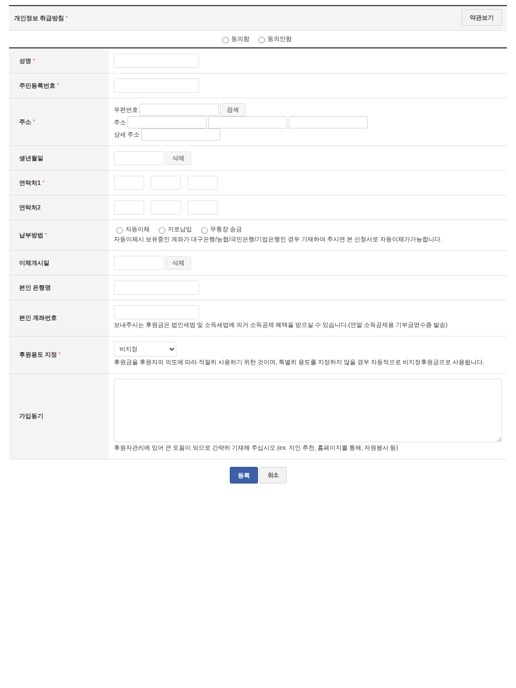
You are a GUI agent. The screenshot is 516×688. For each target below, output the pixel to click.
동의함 (240, 38)
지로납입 (180, 229)
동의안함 (280, 38)
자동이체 (137, 229)
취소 (273, 475)
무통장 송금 (226, 229)
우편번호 (126, 109)
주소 (120, 122)
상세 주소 (127, 134)
